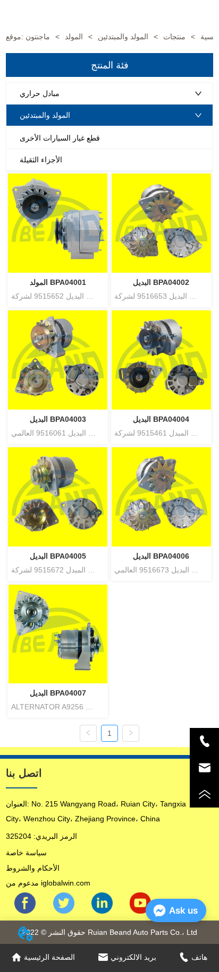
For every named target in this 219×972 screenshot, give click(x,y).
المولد (74, 36)
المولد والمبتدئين (123, 36)
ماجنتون (38, 36)
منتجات (174, 36)
